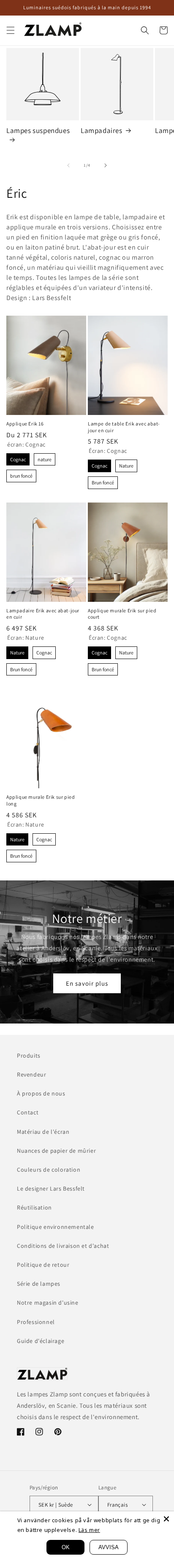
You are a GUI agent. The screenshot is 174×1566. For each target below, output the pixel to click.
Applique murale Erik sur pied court (122, 613)
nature (44, 458)
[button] (10, 30)
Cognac (18, 458)
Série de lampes (38, 1283)
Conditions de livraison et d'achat (63, 1246)
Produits (29, 1055)
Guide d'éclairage (40, 1341)
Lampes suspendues (38, 130)
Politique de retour (43, 1264)
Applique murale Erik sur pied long (40, 800)
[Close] (166, 1519)
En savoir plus (87, 983)
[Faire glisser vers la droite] (105, 165)
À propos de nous (41, 1093)
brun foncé (21, 474)
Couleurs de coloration (48, 1169)
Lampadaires (101, 130)
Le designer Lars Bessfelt (51, 1188)
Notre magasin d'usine (48, 1302)
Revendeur (31, 1074)
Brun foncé (103, 481)
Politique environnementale (55, 1227)
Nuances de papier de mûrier (56, 1150)
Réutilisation (34, 1207)
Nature (126, 464)
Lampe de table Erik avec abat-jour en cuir (124, 426)
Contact (27, 1112)
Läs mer (89, 1530)
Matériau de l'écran (43, 1131)
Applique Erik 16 (25, 423)
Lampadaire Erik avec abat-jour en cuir (42, 613)
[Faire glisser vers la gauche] (68, 165)
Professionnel (36, 1322)
